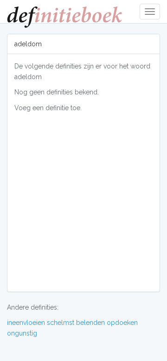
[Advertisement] (83, 201)
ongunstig (22, 333)
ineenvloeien (26, 322)
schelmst (60, 322)
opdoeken (122, 322)
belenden (90, 322)
